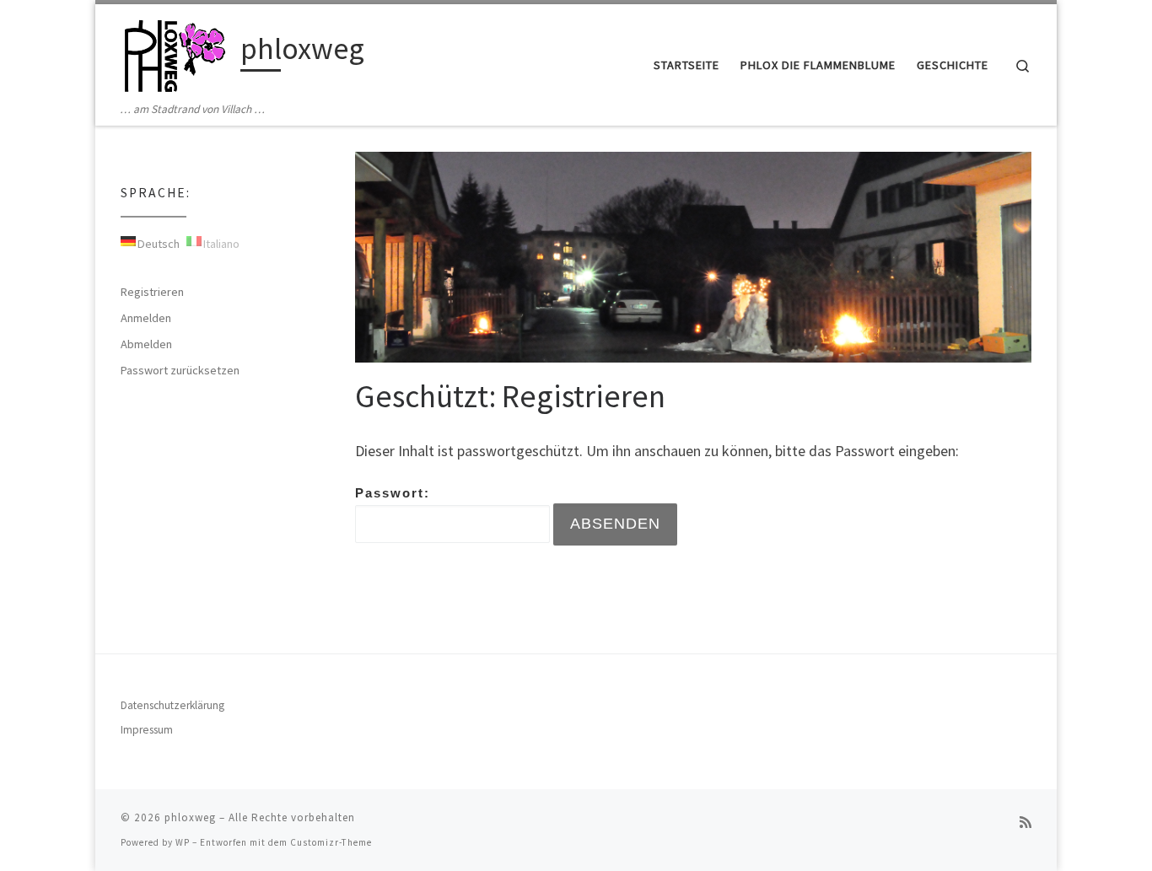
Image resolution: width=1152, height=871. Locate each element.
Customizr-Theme (331, 842)
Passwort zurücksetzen (180, 370)
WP (182, 842)
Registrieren (152, 291)
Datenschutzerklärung (172, 705)
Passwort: (392, 493)
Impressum (147, 730)
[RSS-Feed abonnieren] (1025, 822)
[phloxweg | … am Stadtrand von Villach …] (177, 52)
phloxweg (190, 817)
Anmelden (146, 317)
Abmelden (146, 344)
